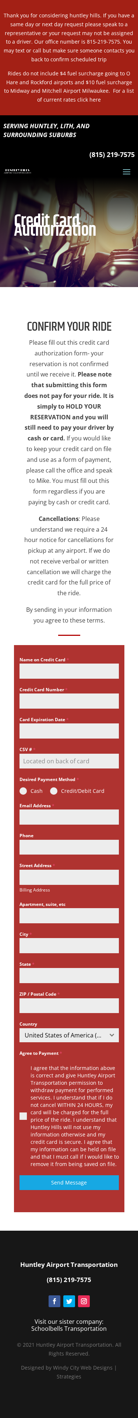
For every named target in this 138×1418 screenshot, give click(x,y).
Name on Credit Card (44, 660)
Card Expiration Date (44, 719)
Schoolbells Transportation (69, 1329)
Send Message (69, 1182)
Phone (26, 835)
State (27, 964)
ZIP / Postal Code (40, 994)
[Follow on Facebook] (54, 1301)
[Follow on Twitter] (69, 1301)
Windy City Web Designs (83, 1367)
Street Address (37, 865)
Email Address (37, 805)
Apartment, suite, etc (43, 904)
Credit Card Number (44, 689)
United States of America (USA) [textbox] (65, 1035)
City (26, 934)
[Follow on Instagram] (84, 1301)
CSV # (28, 749)
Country (28, 1024)
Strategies (69, 1376)
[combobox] (69, 1035)
